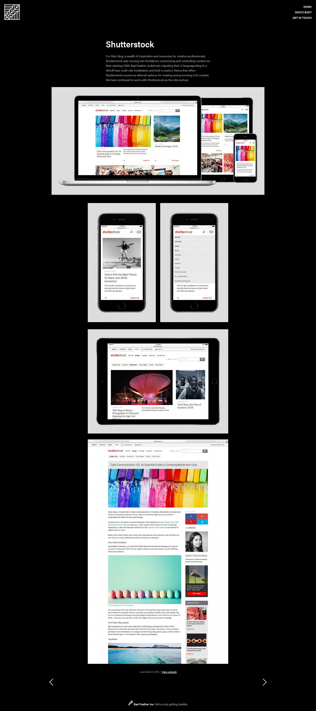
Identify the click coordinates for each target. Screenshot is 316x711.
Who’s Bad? (303, 12)
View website (169, 672)
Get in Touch (302, 18)
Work (307, 7)
